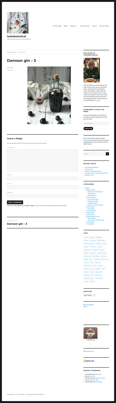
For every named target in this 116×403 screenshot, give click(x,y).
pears (92, 268)
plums (86, 272)
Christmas (95, 250)
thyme (86, 281)
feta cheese (96, 256)
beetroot (93, 240)
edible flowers (102, 253)
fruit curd (104, 256)
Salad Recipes (90, 212)
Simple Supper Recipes (93, 216)
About (94, 26)
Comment (11, 147)
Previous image (11, 52)
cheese (86, 246)
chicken (100, 246)
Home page (57, 26)
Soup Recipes (90, 224)
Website (10, 192)
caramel (98, 243)
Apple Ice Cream (100, 378)
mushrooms (87, 265)
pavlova (86, 268)
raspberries (99, 272)
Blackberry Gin (89, 175)
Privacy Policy (104, 26)
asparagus (99, 237)
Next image (21, 52)
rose (92, 275)
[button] (18, 23)
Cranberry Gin (89, 169)
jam (91, 259)
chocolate (87, 250)
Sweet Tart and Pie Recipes (95, 205)
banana (86, 240)
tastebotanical (16, 36)
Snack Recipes (90, 222)
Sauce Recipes (90, 214)
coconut (102, 250)
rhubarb (86, 275)
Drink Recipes (90, 207)
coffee (86, 253)
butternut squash (89, 243)
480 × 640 (10, 70)
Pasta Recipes (92, 218)
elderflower (87, 256)
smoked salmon (89, 278)
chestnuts (93, 246)
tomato (92, 281)
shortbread (98, 275)
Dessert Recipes (91, 197)
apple (92, 237)
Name (9, 175)
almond (86, 237)
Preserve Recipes (91, 210)
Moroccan (98, 262)
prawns (92, 272)
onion (95, 265)
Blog (65, 26)
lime (91, 262)
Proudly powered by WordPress (35, 394)
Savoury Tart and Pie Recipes (96, 220)
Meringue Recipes (93, 201)
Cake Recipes (91, 193)
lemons (86, 262)
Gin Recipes (91, 209)
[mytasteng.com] (96, 351)
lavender (96, 259)
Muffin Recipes (92, 195)
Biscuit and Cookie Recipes (95, 192)
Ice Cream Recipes (93, 199)
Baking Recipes (90, 190)
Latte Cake (99, 374)
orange (100, 265)
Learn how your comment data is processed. (51, 205)
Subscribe (88, 128)
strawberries (99, 278)
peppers (98, 268)
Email (9, 184)
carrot (104, 243)
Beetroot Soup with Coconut (93, 171)
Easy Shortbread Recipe (92, 167)
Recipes (73, 26)
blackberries (101, 240)
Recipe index (85, 26)
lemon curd (104, 259)
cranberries (92, 253)
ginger (86, 259)
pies (103, 268)
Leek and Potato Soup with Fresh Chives (96, 173)
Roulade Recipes (92, 203)
